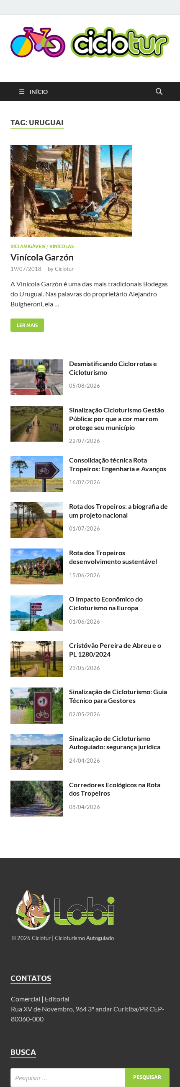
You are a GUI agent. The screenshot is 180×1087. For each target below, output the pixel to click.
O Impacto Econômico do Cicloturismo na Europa (106, 603)
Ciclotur (64, 268)
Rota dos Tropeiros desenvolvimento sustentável (113, 557)
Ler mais (24, 323)
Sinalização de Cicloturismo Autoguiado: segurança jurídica (114, 742)
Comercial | (27, 999)
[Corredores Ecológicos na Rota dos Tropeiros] (36, 785)
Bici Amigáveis (27, 246)
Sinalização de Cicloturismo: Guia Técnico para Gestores (118, 696)
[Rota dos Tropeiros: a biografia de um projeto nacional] (36, 507)
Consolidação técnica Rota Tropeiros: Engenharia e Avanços (117, 464)
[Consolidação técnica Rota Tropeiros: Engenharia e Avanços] (36, 461)
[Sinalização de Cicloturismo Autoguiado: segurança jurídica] (36, 739)
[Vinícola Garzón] (90, 191)
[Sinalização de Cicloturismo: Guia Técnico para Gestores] (36, 692)
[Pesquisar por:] (90, 1077)
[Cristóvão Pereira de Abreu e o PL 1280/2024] (36, 646)
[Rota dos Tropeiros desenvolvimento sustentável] (36, 553)
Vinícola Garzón (42, 257)
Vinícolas (61, 246)
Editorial (58, 999)
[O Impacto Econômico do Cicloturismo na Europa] (36, 600)
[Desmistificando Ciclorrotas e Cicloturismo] (36, 364)
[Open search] (159, 91)
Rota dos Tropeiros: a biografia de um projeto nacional (118, 510)
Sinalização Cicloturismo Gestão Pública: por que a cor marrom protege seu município (116, 418)
